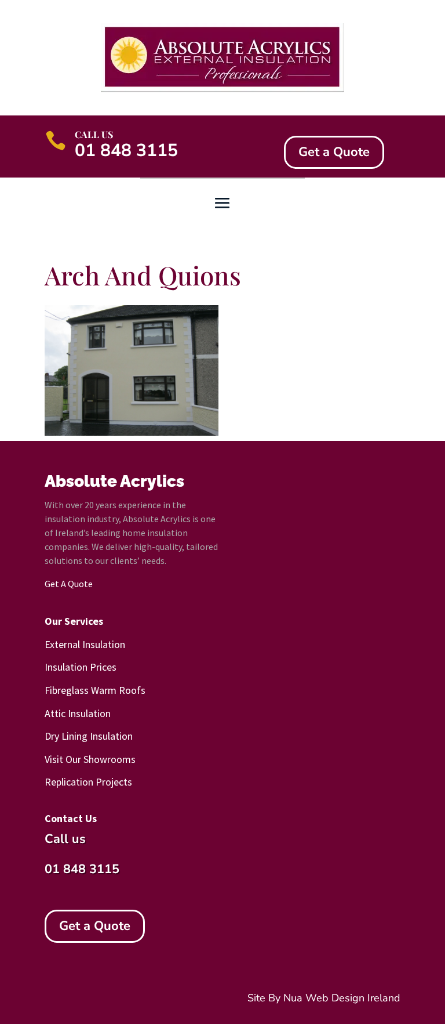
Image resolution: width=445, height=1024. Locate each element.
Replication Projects (88, 781)
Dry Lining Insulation (89, 736)
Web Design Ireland (352, 998)
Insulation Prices (80, 667)
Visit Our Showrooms (90, 759)
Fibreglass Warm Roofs (95, 690)
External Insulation (85, 644)
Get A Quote (69, 583)
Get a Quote (334, 152)
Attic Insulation (78, 713)
